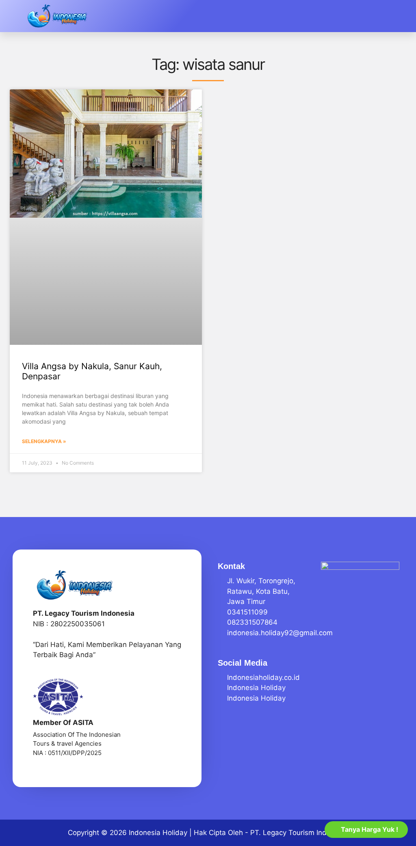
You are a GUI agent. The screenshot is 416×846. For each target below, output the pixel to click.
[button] (404, 16)
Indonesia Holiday (158, 833)
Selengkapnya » (44, 441)
